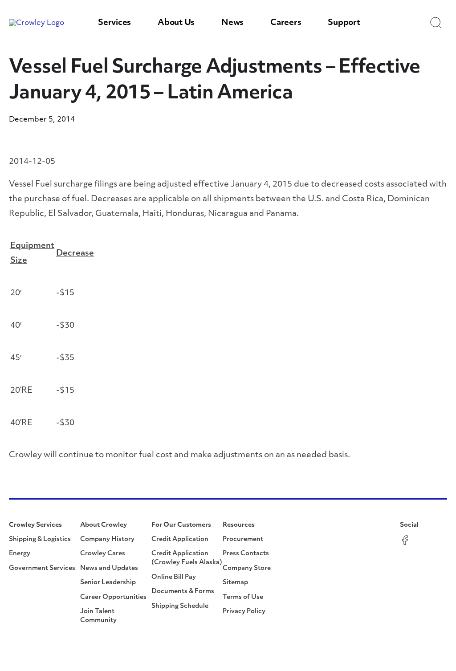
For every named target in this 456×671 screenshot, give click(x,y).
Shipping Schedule (179, 606)
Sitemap (235, 582)
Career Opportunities (113, 597)
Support (344, 23)
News (232, 23)
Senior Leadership (108, 582)
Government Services (42, 568)
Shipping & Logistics (40, 539)
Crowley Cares (102, 553)
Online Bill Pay (173, 577)
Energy (19, 553)
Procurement (243, 539)
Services (114, 23)
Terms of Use (243, 597)
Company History (107, 539)
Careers (285, 23)
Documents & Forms (182, 591)
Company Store (247, 568)
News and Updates (109, 568)
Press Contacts (246, 553)
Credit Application (179, 539)
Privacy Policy (244, 611)
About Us (176, 23)
